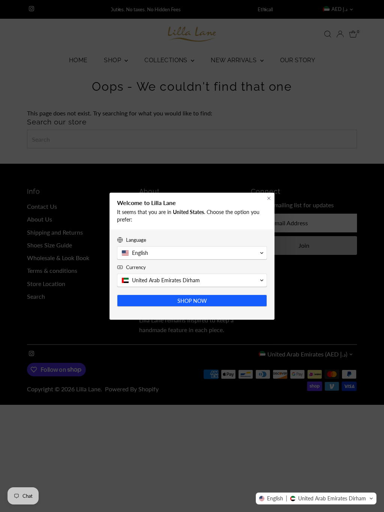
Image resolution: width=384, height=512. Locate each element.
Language (136, 240)
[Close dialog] (269, 198)
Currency (136, 267)
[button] (316, 499)
